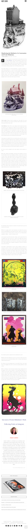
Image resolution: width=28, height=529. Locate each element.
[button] (26, 1)
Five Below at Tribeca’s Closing (6, 504)
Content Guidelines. (21, 523)
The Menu (3, 56)
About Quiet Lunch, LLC (18, 521)
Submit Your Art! (7, 521)
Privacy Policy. (12, 523)
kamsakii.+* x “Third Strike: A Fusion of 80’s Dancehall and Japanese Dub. (12, 502)
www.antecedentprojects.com (19, 467)
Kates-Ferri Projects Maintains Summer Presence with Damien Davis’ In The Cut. (13, 509)
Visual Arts (6, 56)
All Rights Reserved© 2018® (16, 522)
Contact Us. (6, 522)
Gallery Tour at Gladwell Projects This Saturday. (8, 507)
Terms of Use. (5, 523)
